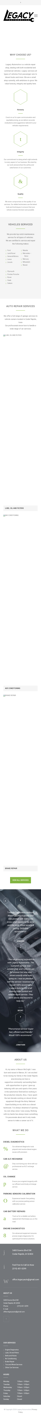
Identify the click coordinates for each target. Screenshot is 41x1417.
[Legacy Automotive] (18, 15)
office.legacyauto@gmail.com (14, 1312)
